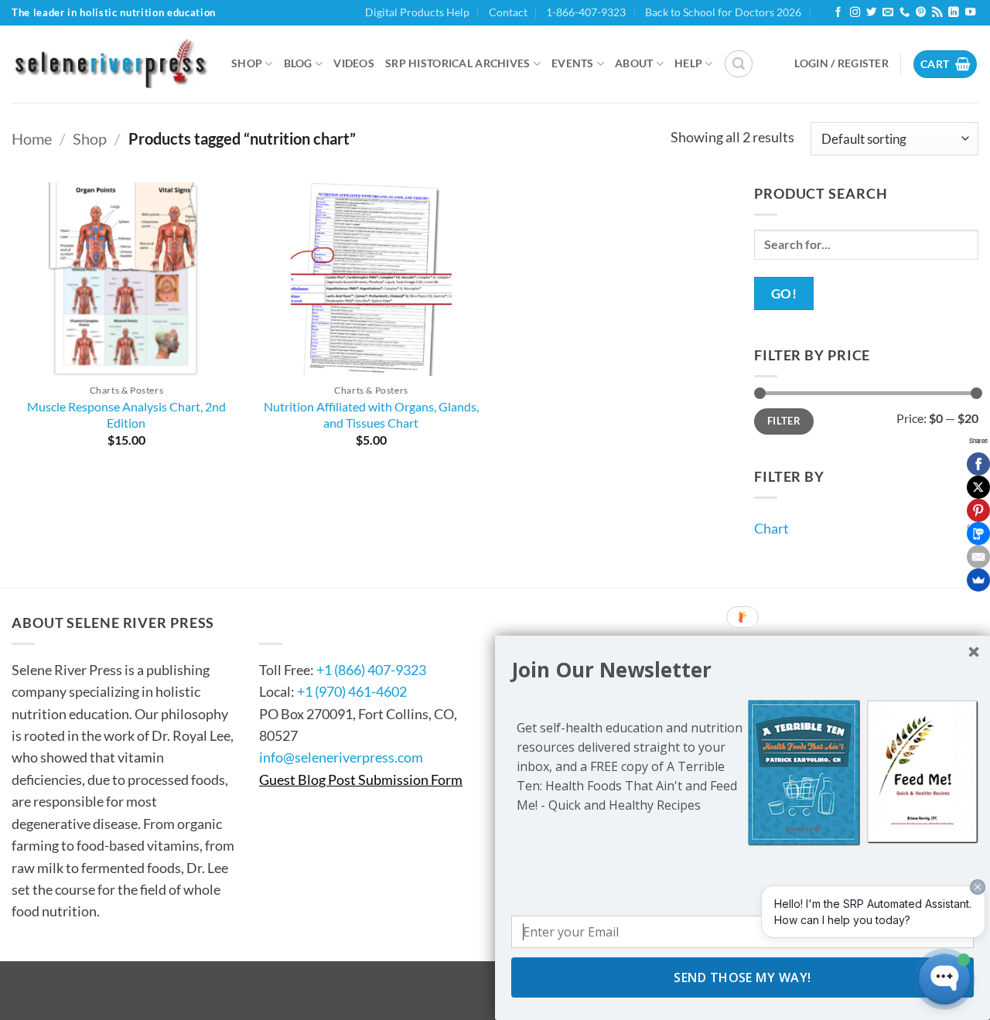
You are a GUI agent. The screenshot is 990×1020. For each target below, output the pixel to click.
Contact (508, 12)
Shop (246, 63)
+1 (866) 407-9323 (371, 669)
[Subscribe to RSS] (937, 13)
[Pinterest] (978, 510)
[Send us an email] (887, 13)
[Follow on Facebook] (838, 13)
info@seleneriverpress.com (341, 757)
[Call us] (905, 13)
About (634, 63)
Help (688, 63)
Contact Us (306, 622)
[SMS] (978, 533)
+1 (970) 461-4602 (352, 691)
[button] (739, 64)
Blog (298, 63)
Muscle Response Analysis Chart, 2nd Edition (126, 414)
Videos (353, 63)
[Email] (978, 556)
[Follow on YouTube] (970, 13)
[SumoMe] (978, 580)
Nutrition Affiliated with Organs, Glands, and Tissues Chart (371, 414)
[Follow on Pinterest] (921, 13)
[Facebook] (978, 464)
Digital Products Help (417, 12)
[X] (978, 487)
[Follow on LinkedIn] (953, 13)
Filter (784, 420)
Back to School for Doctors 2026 (723, 12)
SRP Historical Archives (458, 63)
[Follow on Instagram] (855, 13)
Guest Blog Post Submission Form (361, 779)
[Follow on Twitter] (871, 13)
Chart (771, 528)
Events (572, 63)
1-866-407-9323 (586, 12)
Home (32, 138)
